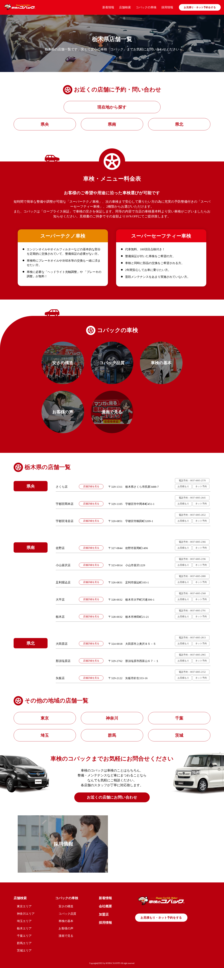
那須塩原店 (63, 661)
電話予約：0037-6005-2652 (192, 515)
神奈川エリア (26, 913)
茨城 (179, 735)
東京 (45, 718)
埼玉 (45, 735)
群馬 (112, 735)
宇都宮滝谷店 (64, 521)
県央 (45, 124)
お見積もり (183, 486)
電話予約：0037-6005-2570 (192, 480)
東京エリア (24, 906)
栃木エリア (24, 928)
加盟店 (104, 914)
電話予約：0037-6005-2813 (192, 637)
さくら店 (62, 486)
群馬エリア (24, 943)
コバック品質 (67, 913)
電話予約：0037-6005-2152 (192, 672)
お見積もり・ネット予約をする (161, 917)
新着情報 (108, 7)
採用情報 (167, 7)
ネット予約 (201, 486)
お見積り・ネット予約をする (200, 7)
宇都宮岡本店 (64, 504)
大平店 (60, 599)
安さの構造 (66, 906)
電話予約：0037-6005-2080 (192, 576)
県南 (112, 124)
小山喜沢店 (63, 565)
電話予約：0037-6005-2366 (192, 542)
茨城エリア (24, 950)
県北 (179, 124)
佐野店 (60, 548)
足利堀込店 (63, 582)
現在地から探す (112, 107)
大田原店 (62, 643)
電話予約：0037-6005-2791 (192, 610)
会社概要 (105, 906)
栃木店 (60, 616)
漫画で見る (66, 935)
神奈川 (112, 718)
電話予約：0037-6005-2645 (192, 498)
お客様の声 (66, 928)
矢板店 (60, 678)
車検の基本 (66, 921)
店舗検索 (125, 7)
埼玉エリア (24, 921)
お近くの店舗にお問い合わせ (112, 797)
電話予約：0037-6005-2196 (192, 559)
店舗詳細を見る (91, 486)
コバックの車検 (146, 7)
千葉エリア (24, 935)
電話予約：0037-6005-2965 (192, 655)
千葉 (179, 718)
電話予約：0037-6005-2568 (192, 593)
